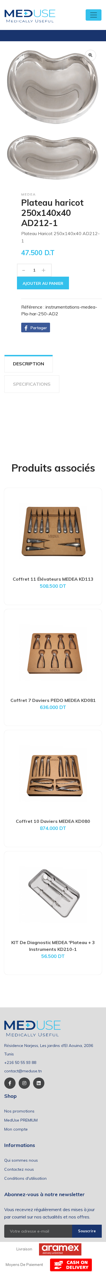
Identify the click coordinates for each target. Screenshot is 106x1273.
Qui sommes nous (21, 1160)
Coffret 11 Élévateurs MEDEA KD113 (53, 579)
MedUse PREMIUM (21, 1120)
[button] (35, 327)
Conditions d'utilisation (25, 1178)
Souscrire (87, 1231)
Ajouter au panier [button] (43, 283)
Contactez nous (19, 1169)
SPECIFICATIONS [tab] (32, 384)
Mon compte (16, 1129)
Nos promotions (19, 1111)
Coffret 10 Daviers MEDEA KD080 (53, 821)
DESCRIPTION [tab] (28, 363)
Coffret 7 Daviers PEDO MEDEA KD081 (53, 700)
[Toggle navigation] (93, 15)
